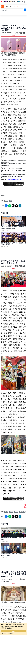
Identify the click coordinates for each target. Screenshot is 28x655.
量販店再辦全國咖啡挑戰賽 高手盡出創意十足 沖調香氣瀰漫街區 (14, 243)
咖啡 (11, 201)
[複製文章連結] (20, 205)
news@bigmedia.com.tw (14, 179)
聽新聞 (13, 35)
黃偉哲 (16, 511)
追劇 (8, 1)
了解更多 (9, 628)
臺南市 (6, 511)
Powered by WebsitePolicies (7, 633)
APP (4, 1)
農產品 (11, 511)
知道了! (13, 631)
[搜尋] (25, 10)
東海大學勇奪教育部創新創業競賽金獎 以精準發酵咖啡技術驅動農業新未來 (13, 227)
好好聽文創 (15, 1)
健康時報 (22, 1)
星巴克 (6, 201)
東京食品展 (22, 511)
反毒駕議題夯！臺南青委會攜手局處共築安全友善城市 (13, 538)
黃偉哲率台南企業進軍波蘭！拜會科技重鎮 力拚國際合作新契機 (13, 554)
